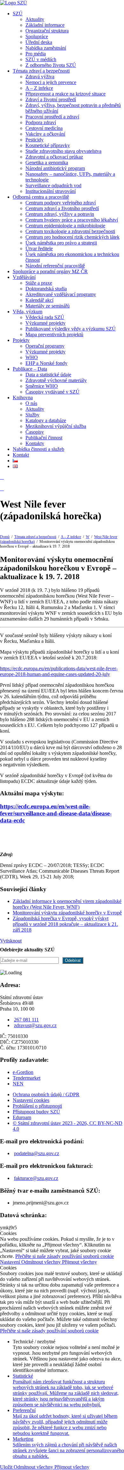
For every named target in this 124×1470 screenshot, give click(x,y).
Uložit (7, 1467)
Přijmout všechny (79, 1262)
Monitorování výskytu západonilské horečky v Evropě (67, 912)
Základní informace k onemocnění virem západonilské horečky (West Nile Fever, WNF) (67, 904)
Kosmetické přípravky (47, 145)
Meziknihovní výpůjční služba (55, 426)
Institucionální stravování (50, 191)
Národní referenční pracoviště (55, 265)
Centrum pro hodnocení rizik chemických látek (72, 237)
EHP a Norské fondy (46, 363)
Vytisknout (11, 940)
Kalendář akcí (39, 300)
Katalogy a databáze (45, 420)
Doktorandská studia (46, 288)
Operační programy (45, 346)
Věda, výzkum (27, 311)
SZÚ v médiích (40, 59)
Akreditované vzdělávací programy (60, 294)
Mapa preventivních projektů (54, 334)
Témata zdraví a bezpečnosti (41, 71)
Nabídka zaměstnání (45, 48)
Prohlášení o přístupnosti (37, 1106)
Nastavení (10, 1262)
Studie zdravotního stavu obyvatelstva (63, 151)
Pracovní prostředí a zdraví (52, 116)
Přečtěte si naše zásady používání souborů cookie (64, 1256)
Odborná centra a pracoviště (41, 197)
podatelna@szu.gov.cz (36, 1153)
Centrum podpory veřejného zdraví (60, 202)
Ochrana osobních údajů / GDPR (46, 1094)
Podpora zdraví (40, 122)
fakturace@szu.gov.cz (36, 1178)
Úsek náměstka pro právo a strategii (61, 242)
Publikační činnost (43, 437)
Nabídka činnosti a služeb (38, 449)
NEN (18, 1083)
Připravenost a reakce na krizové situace (65, 93)
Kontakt (21, 455)
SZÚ (18, 13)
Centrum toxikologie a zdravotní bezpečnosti (70, 231)
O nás (31, 403)
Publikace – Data (30, 369)
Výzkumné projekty (45, 323)
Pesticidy (34, 139)
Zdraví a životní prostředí (50, 99)
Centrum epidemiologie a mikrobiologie (65, 225)
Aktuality (34, 19)
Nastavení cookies (31, 1100)
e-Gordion (23, 1072)
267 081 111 (26, 1019)
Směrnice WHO (41, 386)
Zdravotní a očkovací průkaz (54, 157)
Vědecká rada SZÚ (44, 317)
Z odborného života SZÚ (50, 65)
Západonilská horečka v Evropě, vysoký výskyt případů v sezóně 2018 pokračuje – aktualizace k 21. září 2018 (65, 924)
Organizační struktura (47, 30)
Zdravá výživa (39, 76)
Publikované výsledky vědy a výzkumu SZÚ (70, 328)
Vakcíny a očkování (45, 134)
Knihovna (23, 397)
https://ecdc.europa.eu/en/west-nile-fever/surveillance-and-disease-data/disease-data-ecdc (56, 813)
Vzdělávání (24, 277)
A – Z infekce (39, 88)
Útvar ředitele (39, 248)
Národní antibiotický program (55, 168)
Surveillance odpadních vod (53, 185)
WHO (31, 357)
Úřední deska (38, 42)
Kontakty (34, 443)
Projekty (21, 340)
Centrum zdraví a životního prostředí (62, 208)
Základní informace (45, 25)
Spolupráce (36, 36)
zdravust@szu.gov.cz (35, 1025)
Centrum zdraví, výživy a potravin (59, 214)
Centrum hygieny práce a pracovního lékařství (71, 220)
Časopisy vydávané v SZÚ (52, 391)
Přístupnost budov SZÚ (36, 1111)
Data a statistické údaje (48, 374)
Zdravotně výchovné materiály (56, 380)
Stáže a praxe (38, 283)
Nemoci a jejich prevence (50, 82)
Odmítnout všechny (41, 1262)
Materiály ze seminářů (47, 306)
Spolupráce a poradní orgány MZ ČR (50, 271)
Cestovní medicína (44, 128)
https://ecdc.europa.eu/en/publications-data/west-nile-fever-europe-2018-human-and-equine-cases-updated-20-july (59, 671)
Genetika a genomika (46, 162)
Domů (5, 537)
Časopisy (34, 432)
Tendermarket (26, 1078)
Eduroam (22, 1117)
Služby (32, 414)
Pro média (35, 53)
